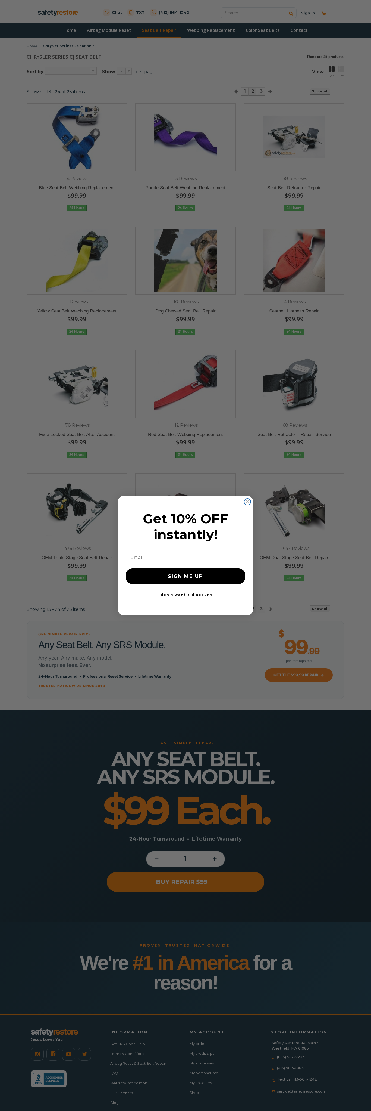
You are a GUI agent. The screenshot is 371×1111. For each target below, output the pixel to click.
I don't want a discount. (186, 595)
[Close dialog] (247, 502)
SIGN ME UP (185, 576)
